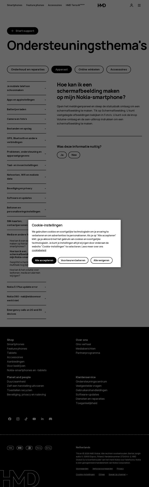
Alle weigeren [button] (101, 260)
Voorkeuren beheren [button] (73, 260)
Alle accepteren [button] (44, 260)
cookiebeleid (39, 250)
